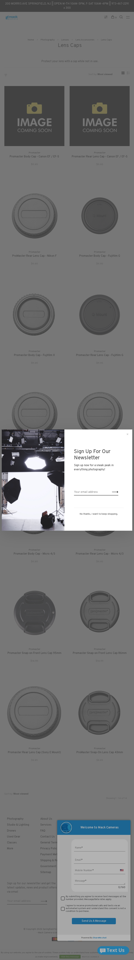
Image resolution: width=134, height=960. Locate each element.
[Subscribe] (114, 492)
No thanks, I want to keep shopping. (99, 514)
